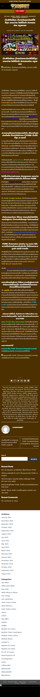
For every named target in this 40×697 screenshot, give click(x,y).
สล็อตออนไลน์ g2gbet (15, 409)
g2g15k (4, 393)
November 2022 (7, 564)
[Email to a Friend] (21, 380)
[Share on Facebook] (14, 380)
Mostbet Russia (6, 639)
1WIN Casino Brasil (8, 586)
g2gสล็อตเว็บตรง (13, 395)
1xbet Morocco (6, 606)
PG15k (27, 395)
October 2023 (6, 527)
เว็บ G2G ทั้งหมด (10, 416)
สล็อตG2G (33, 407)
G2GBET (18, 16)
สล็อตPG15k (5, 409)
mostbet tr (5, 642)
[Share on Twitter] (18, 380)
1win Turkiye (5, 596)
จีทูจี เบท (21, 403)
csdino (3, 616)
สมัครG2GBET (23, 682)
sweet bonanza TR (8, 655)
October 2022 (6, 567)
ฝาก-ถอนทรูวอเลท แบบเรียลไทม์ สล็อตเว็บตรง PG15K (18, 470)
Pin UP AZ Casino (7, 652)
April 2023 (5, 547)
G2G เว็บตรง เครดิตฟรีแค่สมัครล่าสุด (26, 391)
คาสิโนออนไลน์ (24, 16)
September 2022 (7, 570)
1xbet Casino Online (8, 602)
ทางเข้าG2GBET (32, 682)
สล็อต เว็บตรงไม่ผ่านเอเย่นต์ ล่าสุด (21, 407)
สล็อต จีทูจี (8, 407)
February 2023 (6, 554)
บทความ (17, 683)
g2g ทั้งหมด (6, 391)
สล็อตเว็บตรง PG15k (15, 410)
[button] (2, 6)
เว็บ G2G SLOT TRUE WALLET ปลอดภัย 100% (18, 262)
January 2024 (6, 517)
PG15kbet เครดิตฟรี (23, 399)
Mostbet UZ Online (8, 649)
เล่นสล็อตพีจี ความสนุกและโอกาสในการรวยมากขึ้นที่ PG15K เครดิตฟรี (9, 442)
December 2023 (7, 521)
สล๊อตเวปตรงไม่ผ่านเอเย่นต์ (25, 414)
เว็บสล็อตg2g (30, 418)
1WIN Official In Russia (9, 592)
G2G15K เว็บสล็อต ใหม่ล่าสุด (14, 393)
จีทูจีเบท (26, 403)
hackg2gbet (29, 30)
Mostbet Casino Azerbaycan (11, 632)
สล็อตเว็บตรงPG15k (27, 412)
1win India (5, 589)
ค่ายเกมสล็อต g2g (25, 401)
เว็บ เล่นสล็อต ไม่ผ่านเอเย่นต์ (18, 418)
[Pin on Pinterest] (25, 380)
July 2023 (4, 537)
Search (3, 455)
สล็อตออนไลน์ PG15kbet (27, 409)
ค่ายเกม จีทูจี (16, 401)
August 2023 (6, 534)
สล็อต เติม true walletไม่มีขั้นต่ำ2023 (18, 118)
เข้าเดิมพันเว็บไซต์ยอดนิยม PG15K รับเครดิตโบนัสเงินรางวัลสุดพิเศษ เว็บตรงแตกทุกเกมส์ (30, 442)
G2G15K (13, 16)
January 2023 (6, 557)
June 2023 (5, 541)
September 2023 (7, 531)
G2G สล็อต (7, 16)
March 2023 (5, 550)
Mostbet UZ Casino (8, 645)
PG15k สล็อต (6, 397)
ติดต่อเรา (23, 683)
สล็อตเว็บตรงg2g (16, 412)
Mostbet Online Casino (9, 635)
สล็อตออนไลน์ (32, 16)
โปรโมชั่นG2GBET (12, 682)
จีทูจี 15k (9, 403)
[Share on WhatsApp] (11, 380)
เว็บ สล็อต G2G (30, 416)
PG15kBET (14, 399)
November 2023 (7, 524)
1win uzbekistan (7, 599)
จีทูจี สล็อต (15, 403)
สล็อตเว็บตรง (24, 17)
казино (3, 662)
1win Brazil (5, 582)
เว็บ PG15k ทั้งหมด (20, 416)
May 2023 (4, 544)
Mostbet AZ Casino (8, 629)
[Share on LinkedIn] (28, 380)
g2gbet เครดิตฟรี (32, 393)
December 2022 (7, 560)
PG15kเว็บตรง (9, 401)
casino (3, 612)
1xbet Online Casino (8, 609)
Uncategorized (6, 659)
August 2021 (5, 574)
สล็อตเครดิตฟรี (16, 17)
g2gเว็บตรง (22, 395)
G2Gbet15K (5, 395)
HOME (5, 682)
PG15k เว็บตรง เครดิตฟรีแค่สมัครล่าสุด (21, 397)
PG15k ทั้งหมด (34, 395)
